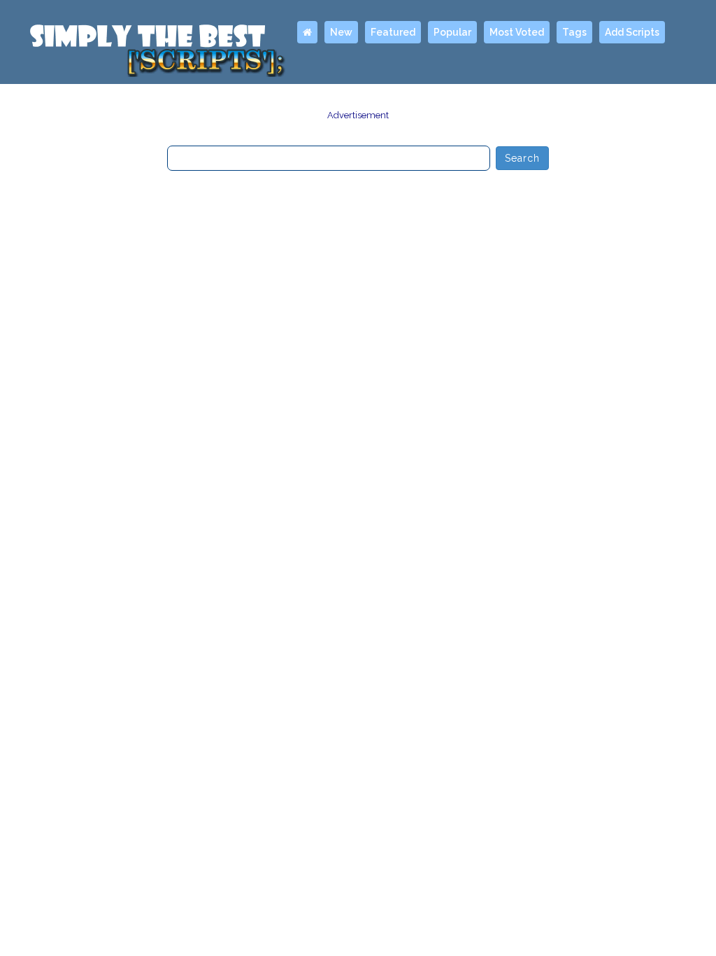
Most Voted (516, 32)
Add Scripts (632, 32)
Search (522, 158)
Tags (574, 32)
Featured (393, 32)
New (341, 32)
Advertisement (358, 115)
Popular (452, 32)
